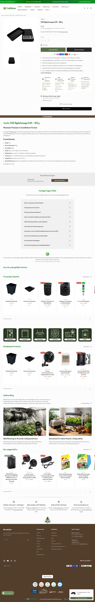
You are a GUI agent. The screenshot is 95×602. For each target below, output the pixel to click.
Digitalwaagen (11, 15)
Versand (47, 83)
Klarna (58, 83)
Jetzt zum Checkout (79, 49)
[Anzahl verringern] (43, 40)
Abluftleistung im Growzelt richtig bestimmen (20, 438)
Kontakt (38, 533)
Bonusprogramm (71, 84)
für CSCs (20, 6)
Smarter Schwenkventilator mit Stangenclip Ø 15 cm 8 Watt (47, 372)
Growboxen (37, 6)
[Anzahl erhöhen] (48, 40)
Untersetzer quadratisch (29, 301)
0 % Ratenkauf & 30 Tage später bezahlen (51, 1)
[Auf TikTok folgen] (11, 561)
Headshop (39, 9)
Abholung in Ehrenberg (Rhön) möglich (24, 1)
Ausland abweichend (17, 509)
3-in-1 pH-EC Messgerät (83, 301)
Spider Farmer (47, 369)
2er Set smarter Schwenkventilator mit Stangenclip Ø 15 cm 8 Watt (29, 475)
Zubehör (32, 9)
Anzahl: (42, 37)
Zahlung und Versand (56, 543)
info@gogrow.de (75, 542)
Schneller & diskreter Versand (75, 1)
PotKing (11, 299)
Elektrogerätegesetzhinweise (58, 546)
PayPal (62, 83)
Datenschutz (54, 535)
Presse (38, 543)
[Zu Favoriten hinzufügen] (75, 591)
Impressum (54, 533)
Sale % (47, 9)
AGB (52, 538)
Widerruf (53, 541)
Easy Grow (47, 299)
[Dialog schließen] (92, 591)
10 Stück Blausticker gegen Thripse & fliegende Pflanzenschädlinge (83, 475)
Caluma (83, 299)
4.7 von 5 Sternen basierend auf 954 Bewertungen (51, 599)
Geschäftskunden (41, 538)
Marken (38, 546)
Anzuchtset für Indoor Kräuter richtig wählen (66, 438)
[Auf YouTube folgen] (8, 561)
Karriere (39, 541)
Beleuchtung (46, 6)
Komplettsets (28, 6)
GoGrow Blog (40, 549)
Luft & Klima (55, 6)
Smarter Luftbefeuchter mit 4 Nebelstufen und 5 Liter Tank (83, 372)
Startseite (2, 15)
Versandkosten (48, 28)
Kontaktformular (83, 544)
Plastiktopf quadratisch (11, 301)
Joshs (42, 19)
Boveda (65, 369)
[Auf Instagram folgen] (4, 561)
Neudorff (65, 472)
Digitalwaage (13, 131)
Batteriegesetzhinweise (56, 549)
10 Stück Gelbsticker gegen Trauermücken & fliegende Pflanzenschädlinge (65, 475)
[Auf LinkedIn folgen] (15, 561)
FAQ (37, 552)
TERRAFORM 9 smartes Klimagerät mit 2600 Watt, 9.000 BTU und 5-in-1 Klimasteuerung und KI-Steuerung (11, 477)
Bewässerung (65, 6)
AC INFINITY (11, 472)
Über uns (39, 535)
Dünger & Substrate (22, 9)
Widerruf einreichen (66, 108)
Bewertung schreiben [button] (60, 180)
